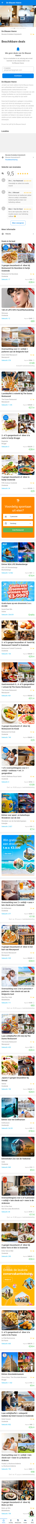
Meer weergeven (18, 223)
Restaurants (18, 1522)
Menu (32, 1522)
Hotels (25, 1522)
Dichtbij (11, 1522)
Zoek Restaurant (18, 530)
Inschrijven (18, 76)
